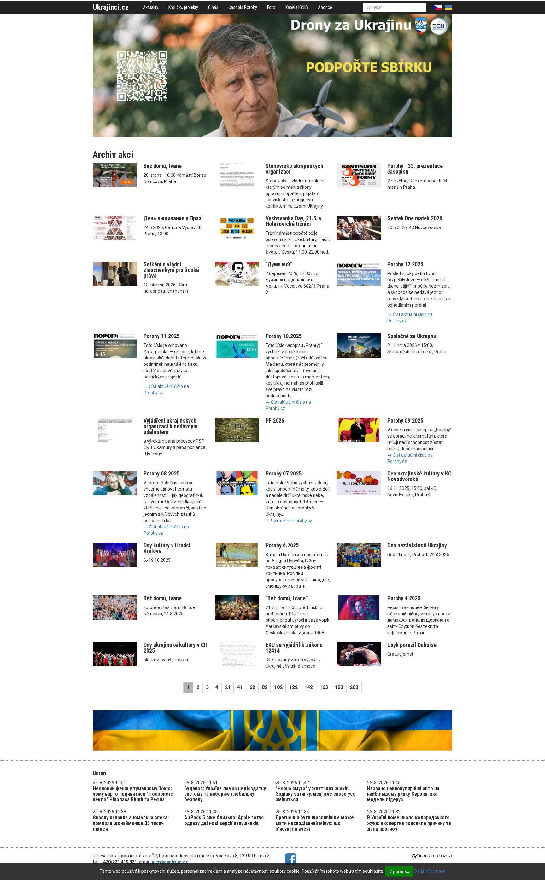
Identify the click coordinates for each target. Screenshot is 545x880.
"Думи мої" (279, 264)
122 (293, 687)
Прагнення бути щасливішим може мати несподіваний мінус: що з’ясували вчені (315, 822)
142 (308, 687)
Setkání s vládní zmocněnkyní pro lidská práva (171, 270)
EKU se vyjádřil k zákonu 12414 (294, 647)
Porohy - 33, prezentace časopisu (415, 169)
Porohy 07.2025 (284, 473)
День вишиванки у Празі (173, 218)
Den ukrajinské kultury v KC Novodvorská (419, 476)
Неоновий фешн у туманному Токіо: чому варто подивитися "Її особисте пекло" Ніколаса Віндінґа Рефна (133, 793)
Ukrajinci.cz (111, 7)
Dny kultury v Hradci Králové (167, 548)
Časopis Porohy (242, 7)
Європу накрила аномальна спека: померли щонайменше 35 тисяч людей (131, 822)
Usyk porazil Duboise (412, 644)
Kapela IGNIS (296, 7)
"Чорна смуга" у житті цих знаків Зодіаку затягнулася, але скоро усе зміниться (315, 793)
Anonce (325, 7)
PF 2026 (275, 420)
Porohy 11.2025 (161, 336)
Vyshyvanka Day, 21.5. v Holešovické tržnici (294, 221)
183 (339, 687)
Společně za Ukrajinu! (412, 336)
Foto (271, 7)
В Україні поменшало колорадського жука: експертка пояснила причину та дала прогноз (409, 822)
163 (323, 687)
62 (252, 687)
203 (354, 687)
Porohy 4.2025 (403, 598)
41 (240, 687)
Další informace (430, 871)
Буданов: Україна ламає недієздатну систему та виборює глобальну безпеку (225, 793)
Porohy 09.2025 (405, 420)
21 (228, 687)
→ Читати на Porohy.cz (289, 520)
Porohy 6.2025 (282, 545)
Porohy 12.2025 (405, 264)
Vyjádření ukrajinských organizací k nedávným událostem (170, 426)
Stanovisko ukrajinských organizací (294, 169)
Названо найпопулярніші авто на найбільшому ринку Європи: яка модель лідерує (403, 793)
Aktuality (150, 7)
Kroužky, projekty (183, 7)
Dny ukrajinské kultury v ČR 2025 (175, 647)
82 (264, 687)
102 (278, 687)
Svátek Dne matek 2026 (414, 218)
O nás (213, 7)
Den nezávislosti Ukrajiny (417, 545)
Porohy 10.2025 (284, 336)
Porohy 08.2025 (161, 473)
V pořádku (399, 871)
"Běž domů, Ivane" (287, 598)
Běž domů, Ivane (163, 166)
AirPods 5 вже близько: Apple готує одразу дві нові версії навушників (224, 820)
